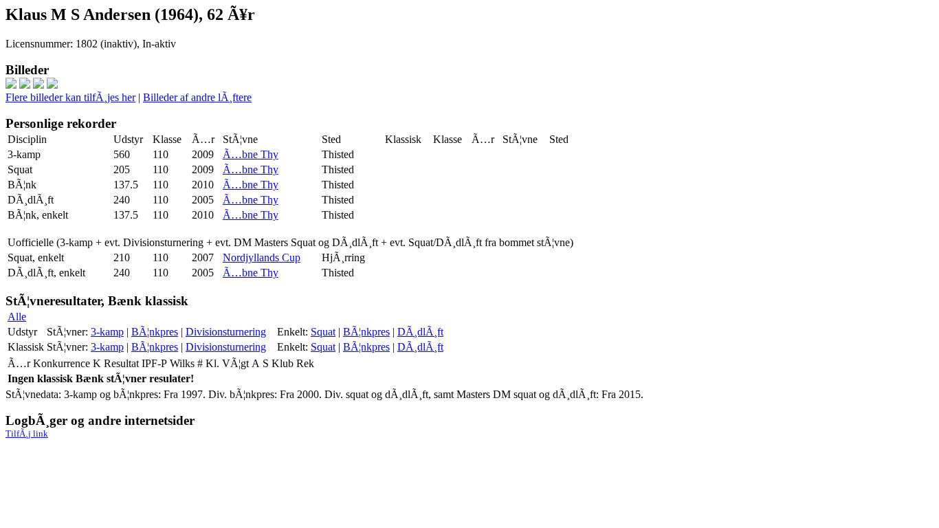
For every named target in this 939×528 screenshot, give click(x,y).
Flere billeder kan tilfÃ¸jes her (70, 97)
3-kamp (107, 332)
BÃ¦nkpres (154, 332)
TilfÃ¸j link (26, 433)
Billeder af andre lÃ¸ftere (197, 97)
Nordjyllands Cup (261, 257)
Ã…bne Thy (250, 154)
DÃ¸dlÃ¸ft (420, 332)
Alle (17, 316)
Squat (323, 332)
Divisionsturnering (226, 332)
